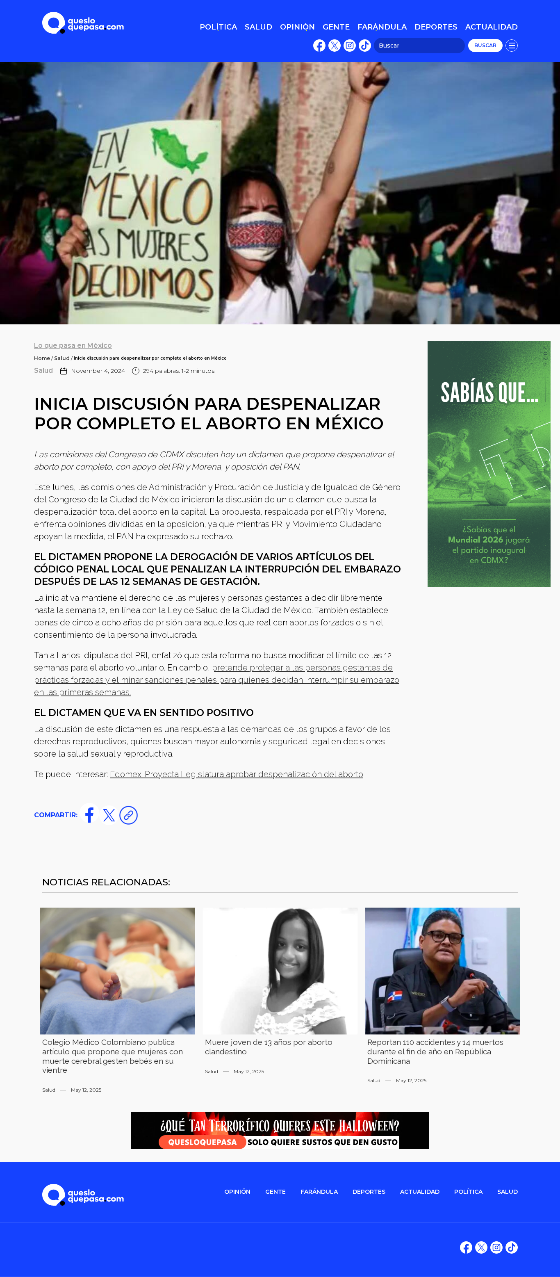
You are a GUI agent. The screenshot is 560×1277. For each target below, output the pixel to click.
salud (507, 1191)
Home (42, 358)
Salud (62, 358)
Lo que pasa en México (73, 345)
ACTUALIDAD (419, 1191)
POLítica (468, 1191)
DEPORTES (369, 1191)
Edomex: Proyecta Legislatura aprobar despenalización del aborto (236, 774)
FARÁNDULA (319, 1191)
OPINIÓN (237, 1191)
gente (275, 1191)
